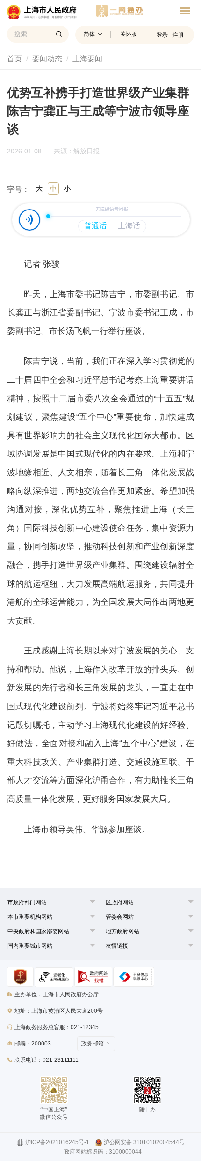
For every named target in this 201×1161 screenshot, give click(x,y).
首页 (14, 59)
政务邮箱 (92, 1043)
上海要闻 (87, 59)
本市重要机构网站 (29, 917)
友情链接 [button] (117, 946)
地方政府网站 (122, 931)
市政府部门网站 (27, 902)
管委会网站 (120, 917)
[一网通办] (46, 14)
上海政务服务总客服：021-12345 (56, 1027)
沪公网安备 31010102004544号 (144, 1142)
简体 (89, 34)
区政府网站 (120, 902)
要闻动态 (47, 59)
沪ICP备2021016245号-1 (57, 1142)
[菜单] (185, 12)
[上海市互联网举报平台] (93, 977)
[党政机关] (20, 977)
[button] (27, 902)
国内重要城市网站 (29, 946)
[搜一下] (59, 34)
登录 (162, 35)
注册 (178, 35)
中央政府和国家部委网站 (38, 931)
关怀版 (128, 34)
